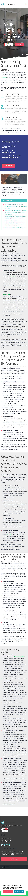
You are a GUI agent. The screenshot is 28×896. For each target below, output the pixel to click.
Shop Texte (4, 77)
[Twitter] (7, 845)
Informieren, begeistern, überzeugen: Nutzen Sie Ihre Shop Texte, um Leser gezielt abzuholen (16, 206)
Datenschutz (18, 867)
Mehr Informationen (19, 891)
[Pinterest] (10, 845)
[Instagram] (2, 845)
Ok (8, 891)
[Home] (8, 4)
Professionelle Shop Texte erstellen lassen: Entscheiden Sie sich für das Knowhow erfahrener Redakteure (15, 218)
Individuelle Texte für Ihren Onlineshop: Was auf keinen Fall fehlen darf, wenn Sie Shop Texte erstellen (15, 212)
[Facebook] (5, 845)
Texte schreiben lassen (19, 656)
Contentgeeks (11, 867)
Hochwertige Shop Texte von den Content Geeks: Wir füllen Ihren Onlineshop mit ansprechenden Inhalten (15, 224)
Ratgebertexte (6, 294)
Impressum (24, 867)
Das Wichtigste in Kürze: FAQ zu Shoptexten (15, 228)
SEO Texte (9, 534)
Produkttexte (11, 276)
